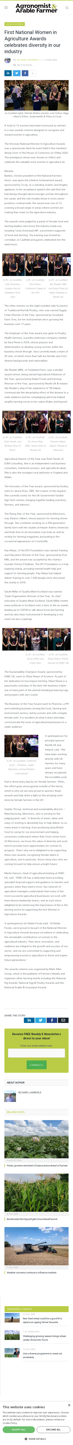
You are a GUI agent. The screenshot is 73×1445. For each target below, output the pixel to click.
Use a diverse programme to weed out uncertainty (42, 1355)
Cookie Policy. (10, 1423)
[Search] (67, 7)
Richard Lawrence (28, 60)
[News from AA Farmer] (36, 7)
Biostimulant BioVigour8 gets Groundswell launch (32, 1219)
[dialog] (36, 1423)
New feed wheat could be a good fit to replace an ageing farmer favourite (42, 1320)
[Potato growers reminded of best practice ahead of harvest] (36, 1141)
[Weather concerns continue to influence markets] (36, 1248)
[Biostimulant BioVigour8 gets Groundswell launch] (36, 1194)
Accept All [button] (19, 1429)
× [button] (69, 1405)
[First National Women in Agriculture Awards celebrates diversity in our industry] (36, 95)
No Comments (24, 64)
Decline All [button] (53, 1429)
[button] (36, 1439)
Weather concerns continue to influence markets (31, 1272)
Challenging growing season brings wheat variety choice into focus (44, 1338)
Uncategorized (14, 24)
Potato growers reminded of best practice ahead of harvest (37, 1165)
